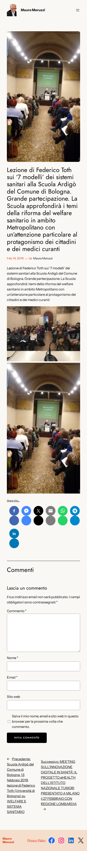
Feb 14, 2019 (15, 258)
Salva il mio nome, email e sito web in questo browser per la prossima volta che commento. (45, 721)
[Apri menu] (77, 10)
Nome (12, 658)
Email (12, 677)
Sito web (13, 697)
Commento (17, 611)
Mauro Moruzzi (33, 10)
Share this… (13, 500)
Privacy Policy (36, 840)
